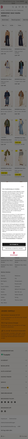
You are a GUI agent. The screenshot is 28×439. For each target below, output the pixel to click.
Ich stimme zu (14, 244)
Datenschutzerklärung (10, 238)
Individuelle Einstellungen (14, 248)
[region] (14, 219)
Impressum (19, 238)
